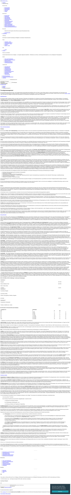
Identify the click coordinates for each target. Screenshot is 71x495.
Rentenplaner (7, 73)
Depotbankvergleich (8, 72)
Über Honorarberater (5, 452)
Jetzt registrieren (3, 493)
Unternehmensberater (8, 22)
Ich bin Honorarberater (6, 75)
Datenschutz (4, 471)
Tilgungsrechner (7, 74)
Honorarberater (7, 9)
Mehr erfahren (8, 493)
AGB (3, 472)
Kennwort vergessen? (8, 487)
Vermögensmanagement (8, 42)
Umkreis (7, 81)
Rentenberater (7, 20)
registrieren (4, 491)
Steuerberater (7, 16)
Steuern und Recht (8, 60)
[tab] (35, 96)
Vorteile (6, 11)
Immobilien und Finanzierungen (10, 59)
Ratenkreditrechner (8, 70)
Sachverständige (7, 17)
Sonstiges (6, 44)
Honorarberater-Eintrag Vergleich (7, 454)
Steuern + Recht (7, 45)
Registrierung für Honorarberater (7, 76)
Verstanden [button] (60, 491)
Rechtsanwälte (7, 15)
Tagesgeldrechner (7, 66)
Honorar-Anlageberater (8, 24)
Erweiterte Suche (7, 32)
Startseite (3, 2)
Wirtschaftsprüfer (7, 18)
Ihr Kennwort (12, 486)
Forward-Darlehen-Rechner (9, 71)
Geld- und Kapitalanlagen (9, 58)
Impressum (4, 470)
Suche (6, 49)
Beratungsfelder (7, 7)
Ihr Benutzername (17, 485)
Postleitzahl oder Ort (13, 79)
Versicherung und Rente (8, 61)
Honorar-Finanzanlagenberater (10, 25)
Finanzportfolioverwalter (9, 21)
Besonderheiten (7, 8)
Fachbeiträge (4, 33)
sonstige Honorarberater (8, 23)
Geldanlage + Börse (8, 41)
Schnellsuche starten (4, 83)
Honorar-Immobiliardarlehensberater (11, 26)
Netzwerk (6, 10)
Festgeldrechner (7, 67)
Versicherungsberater (8, 19)
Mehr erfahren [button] (63, 488)
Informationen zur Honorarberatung (8, 451)
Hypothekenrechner (8, 69)
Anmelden (4, 77)
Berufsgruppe (14, 82)
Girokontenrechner (8, 68)
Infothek (3, 50)
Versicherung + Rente (8, 43)
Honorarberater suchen (6, 453)
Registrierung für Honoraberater (7, 455)
